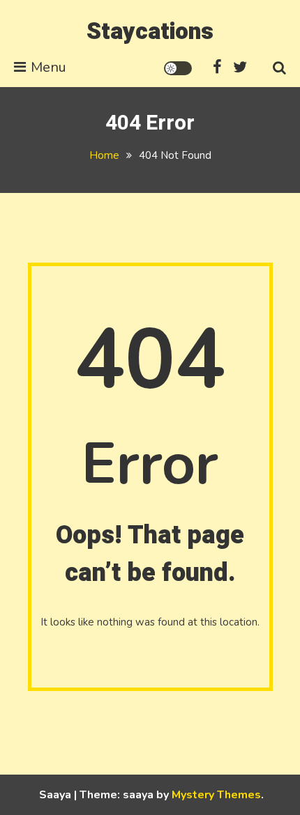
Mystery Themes (216, 794)
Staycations (150, 31)
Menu (48, 67)
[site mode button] (178, 68)
